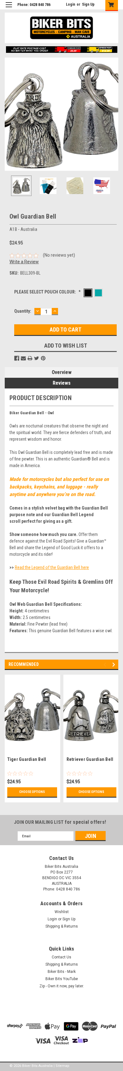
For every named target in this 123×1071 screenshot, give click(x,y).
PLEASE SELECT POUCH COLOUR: (47, 291)
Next (113, 114)
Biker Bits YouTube (61, 979)
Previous (9, 114)
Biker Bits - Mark (62, 971)
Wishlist (62, 912)
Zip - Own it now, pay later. (61, 986)
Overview (62, 372)
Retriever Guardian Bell (90, 759)
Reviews (62, 383)
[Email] (23, 358)
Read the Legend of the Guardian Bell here (52, 567)
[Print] (29, 358)
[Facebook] (16, 358)
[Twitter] (36, 358)
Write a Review (24, 261)
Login (70, 4)
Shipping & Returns (61, 926)
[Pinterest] (43, 358)
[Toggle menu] (8, 8)
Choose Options (32, 792)
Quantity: (22, 311)
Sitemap (62, 1066)
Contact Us (61, 957)
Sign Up (88, 4)
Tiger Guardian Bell (26, 759)
